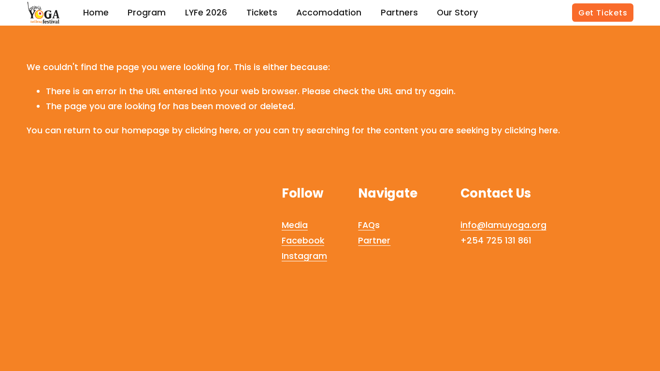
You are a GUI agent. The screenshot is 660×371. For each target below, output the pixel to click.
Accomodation (328, 12)
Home (96, 12)
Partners (399, 12)
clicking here (212, 130)
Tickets (261, 12)
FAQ (366, 225)
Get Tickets (603, 12)
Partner (374, 240)
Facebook (303, 240)
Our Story (457, 12)
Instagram (304, 256)
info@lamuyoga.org (503, 225)
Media (295, 225)
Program (147, 12)
